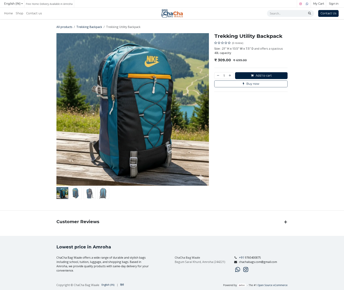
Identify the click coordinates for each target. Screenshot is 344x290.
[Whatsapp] (237, 269)
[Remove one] (217, 75)
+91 (242, 258)
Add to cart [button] (263, 75)
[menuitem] (8, 13)
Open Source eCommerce (272, 285)
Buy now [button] (252, 83)
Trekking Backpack (89, 27)
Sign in (333, 3)
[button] (64, 109)
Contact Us (328, 13)
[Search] (310, 13)
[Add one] (230, 75)
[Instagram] (301, 4)
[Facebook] (307, 4)
